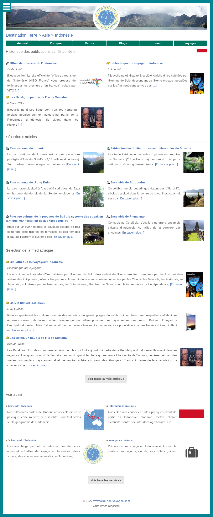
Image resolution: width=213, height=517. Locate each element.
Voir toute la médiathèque (106, 378)
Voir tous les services (106, 480)
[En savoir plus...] (166, 164)
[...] (17, 90)
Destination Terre (21, 35)
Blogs (123, 43)
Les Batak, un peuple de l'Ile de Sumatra (38, 97)
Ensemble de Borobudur (127, 182)
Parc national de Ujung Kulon (31, 182)
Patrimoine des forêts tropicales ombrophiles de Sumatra (150, 148)
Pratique (56, 43)
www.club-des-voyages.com (111, 500)
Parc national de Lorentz (27, 148)
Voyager (190, 43)
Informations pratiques (122, 405)
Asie (46, 35)
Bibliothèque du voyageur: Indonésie (136, 63)
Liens (157, 43)
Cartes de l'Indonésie (20, 405)
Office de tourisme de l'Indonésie (33, 63)
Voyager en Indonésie (121, 440)
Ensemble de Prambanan (128, 216)
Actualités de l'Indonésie (22, 440)
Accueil (22, 43)
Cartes (89, 43)
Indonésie (64, 35)
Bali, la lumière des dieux (27, 302)
